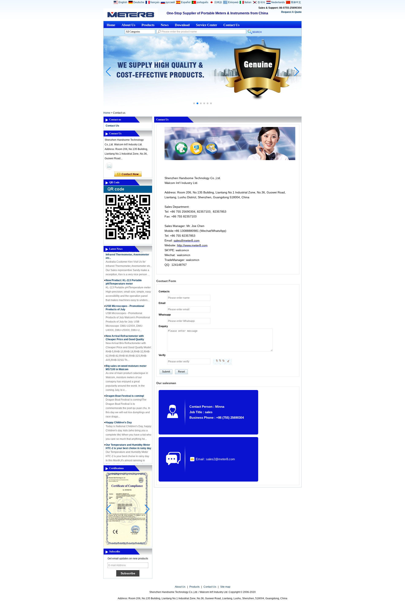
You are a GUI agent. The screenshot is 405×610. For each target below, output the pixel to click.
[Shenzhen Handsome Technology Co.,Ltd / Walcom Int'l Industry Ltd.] (130, 14)
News (165, 25)
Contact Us (231, 25)
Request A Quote (291, 12)
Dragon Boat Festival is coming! (125, 391)
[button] (194, 103)
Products (148, 25)
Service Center (206, 25)
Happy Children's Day (119, 417)
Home (111, 25)
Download (182, 25)
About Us (128, 25)
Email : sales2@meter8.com (215, 459)
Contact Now (128, 174)
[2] (202, 105)
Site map (225, 586)
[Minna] (109, 166)
